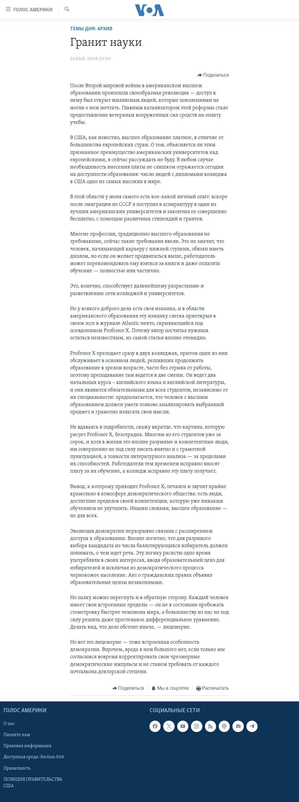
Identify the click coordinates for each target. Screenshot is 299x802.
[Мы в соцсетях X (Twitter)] (168, 726)
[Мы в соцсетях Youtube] (182, 726)
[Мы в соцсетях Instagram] (196, 726)
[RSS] (210, 726)
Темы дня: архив (91, 29)
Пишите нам (17, 735)
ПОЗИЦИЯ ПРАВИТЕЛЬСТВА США (33, 782)
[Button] (213, 75)
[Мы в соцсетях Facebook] (155, 726)
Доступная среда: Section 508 (34, 757)
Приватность (17, 768)
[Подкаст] (224, 726)
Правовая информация (27, 746)
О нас (9, 724)
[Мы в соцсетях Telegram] (252, 726)
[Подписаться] (238, 726)
